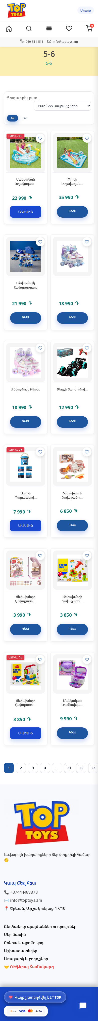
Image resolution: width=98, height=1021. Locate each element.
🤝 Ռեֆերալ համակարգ (29, 966)
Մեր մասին (15, 934)
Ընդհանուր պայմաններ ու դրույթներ (40, 926)
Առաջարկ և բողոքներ (26, 958)
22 (81, 767)
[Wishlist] (69, 29)
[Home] (9, 29)
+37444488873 (23, 892)
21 (69, 767)
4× (13, 118)
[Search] (29, 29)
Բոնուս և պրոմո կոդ (23, 942)
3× (25, 118)
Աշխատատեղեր (20, 950)
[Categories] (49, 29)
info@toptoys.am (26, 900)
